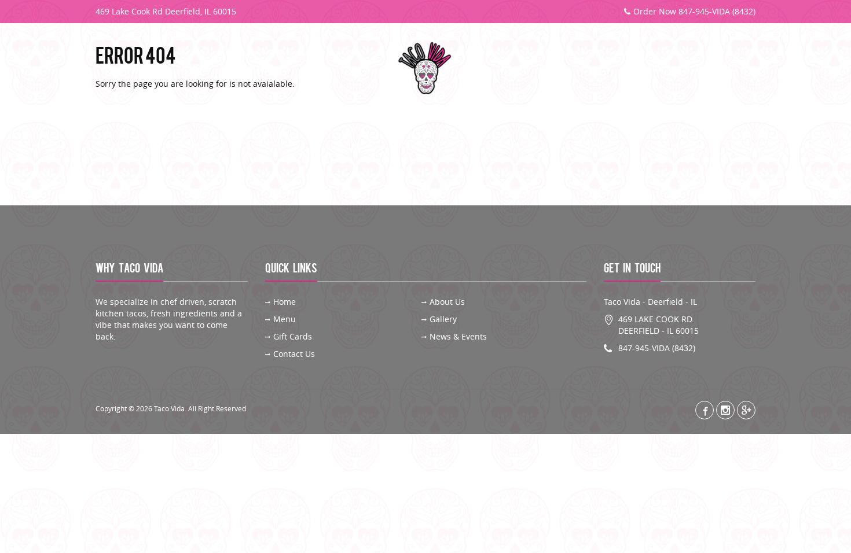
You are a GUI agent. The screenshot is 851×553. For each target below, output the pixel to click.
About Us (138, 68)
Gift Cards (642, 68)
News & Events (458, 336)
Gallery (259, 68)
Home (284, 301)
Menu (199, 68)
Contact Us (717, 68)
